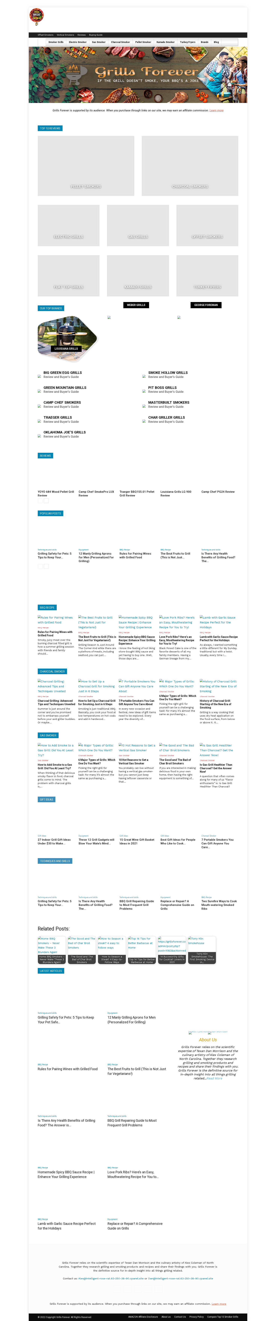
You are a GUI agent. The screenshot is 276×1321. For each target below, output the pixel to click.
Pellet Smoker (143, 42)
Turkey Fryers (187, 42)
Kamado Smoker (166, 42)
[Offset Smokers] (207, 225)
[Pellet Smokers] (86, 166)
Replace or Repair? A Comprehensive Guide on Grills (177, 905)
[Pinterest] (229, 35)
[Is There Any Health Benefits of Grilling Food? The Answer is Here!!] (219, 533)
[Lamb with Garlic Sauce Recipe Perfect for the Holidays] (68, 1200)
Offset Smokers (45, 35)
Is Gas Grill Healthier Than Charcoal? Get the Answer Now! (216, 768)
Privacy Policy (196, 1317)
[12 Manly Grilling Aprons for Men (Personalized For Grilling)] (97, 533)
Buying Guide (96, 35)
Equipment (84, 549)
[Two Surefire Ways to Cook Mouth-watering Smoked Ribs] (219, 881)
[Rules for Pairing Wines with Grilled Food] (138, 533)
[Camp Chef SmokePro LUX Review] (97, 476)
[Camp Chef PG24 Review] (219, 476)
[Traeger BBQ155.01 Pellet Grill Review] (138, 476)
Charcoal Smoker (120, 42)
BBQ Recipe (125, 549)
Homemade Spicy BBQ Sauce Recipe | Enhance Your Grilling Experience (137, 640)
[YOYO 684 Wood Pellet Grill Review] (56, 476)
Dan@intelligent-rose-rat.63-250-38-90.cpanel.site (180, 1278)
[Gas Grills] (138, 225)
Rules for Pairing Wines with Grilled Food (68, 1069)
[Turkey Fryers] (207, 275)
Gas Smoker (99, 42)
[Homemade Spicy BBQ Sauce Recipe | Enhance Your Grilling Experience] (68, 1148)
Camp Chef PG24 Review (218, 491)
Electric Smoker (78, 42)
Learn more (217, 110)
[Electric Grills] (69, 225)
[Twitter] (235, 35)
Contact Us (180, 1317)
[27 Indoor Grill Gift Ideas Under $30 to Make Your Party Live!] (56, 819)
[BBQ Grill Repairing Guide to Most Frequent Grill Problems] (138, 881)
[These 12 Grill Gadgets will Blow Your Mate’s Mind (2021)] (97, 819)
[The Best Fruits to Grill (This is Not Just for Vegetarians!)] (179, 533)
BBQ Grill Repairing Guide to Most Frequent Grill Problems (137, 905)
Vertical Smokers (65, 35)
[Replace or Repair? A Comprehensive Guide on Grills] (179, 881)
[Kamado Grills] (138, 275)
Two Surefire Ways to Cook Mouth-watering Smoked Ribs (219, 905)
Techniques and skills (47, 549)
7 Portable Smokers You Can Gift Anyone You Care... (217, 843)
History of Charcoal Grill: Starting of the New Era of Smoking (215, 704)
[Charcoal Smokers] (190, 166)
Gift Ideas (42, 835)
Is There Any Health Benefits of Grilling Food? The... (218, 557)
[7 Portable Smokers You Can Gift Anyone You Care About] (219, 819)
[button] (233, 42)
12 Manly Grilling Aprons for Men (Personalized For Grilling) (96, 557)
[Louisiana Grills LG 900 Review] (179, 476)
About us (166, 1317)
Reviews (82, 35)
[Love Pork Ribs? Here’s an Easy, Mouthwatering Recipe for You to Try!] (138, 1148)
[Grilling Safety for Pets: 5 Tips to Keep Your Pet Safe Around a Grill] (56, 533)
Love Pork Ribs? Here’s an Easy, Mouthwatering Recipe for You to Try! (176, 640)
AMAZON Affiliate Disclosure (143, 1317)
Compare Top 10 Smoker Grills (222, 1317)
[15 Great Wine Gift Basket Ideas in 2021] (138, 819)
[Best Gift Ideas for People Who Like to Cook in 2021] (179, 819)
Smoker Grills (55, 42)
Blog (216, 42)
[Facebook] (210, 35)
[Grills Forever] (138, 75)
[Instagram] (217, 35)
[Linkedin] (223, 35)
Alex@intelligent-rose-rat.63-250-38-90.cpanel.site (111, 1278)
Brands (204, 42)
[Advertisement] (138, 587)
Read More (214, 1078)
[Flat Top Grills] (69, 275)
